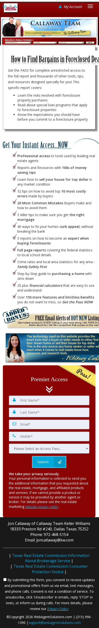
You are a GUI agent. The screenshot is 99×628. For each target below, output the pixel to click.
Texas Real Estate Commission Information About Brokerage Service (51, 558)
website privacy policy (41, 506)
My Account (72, 6)
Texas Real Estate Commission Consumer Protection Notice (50, 569)
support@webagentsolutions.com (54, 622)
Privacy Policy (57, 608)
